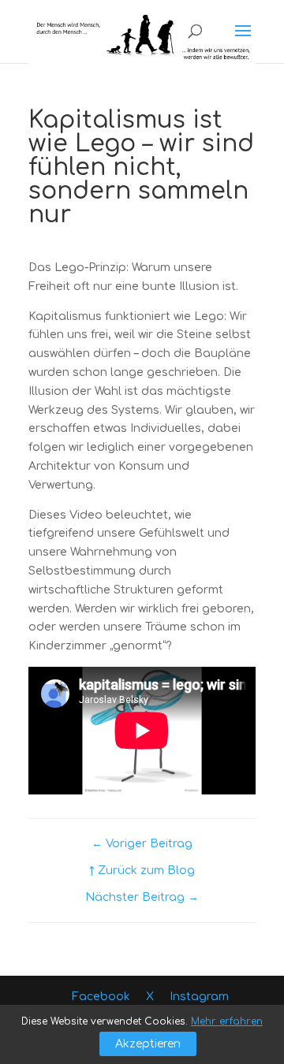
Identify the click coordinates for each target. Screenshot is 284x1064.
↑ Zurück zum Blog (142, 870)
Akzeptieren (148, 1044)
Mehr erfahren (227, 1021)
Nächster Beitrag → (142, 897)
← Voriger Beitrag (142, 844)
